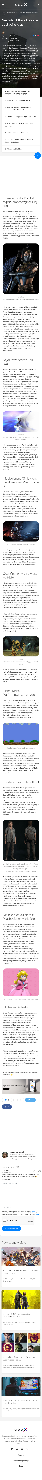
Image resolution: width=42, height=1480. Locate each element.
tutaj (37, 1214)
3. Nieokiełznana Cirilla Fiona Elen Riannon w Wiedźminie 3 (18, 108)
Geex (3, 13)
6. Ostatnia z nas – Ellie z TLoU (17, 133)
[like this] (38, 36)
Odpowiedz (6, 1179)
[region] (21, 176)
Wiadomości (11, 13)
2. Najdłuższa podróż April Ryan (17, 100)
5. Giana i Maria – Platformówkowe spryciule (19, 124)
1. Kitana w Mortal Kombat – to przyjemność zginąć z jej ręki (17, 92)
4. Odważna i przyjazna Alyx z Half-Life (20, 116)
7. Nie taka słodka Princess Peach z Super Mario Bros (19, 141)
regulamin (34, 1211)
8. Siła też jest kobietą (13, 149)
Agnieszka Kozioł (8, 36)
